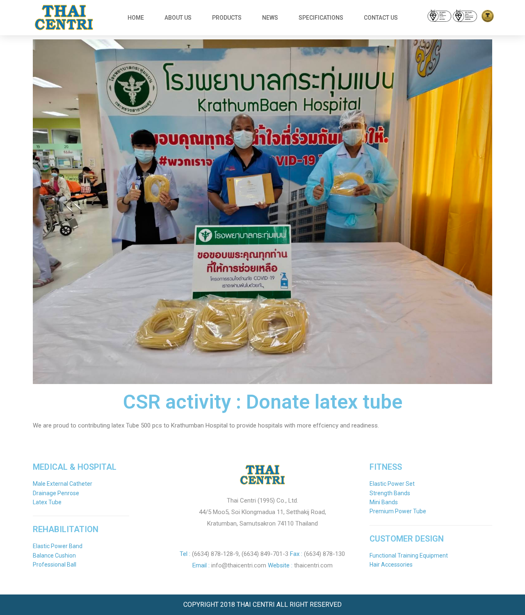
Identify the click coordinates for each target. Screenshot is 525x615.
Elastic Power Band (57, 546)
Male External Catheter (62, 483)
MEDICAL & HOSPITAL (74, 467)
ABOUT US (178, 17)
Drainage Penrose (56, 493)
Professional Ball (54, 564)
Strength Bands (390, 493)
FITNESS (386, 467)
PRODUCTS (227, 17)
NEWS (270, 17)
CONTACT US (381, 17)
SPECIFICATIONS (321, 17)
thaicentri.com (313, 565)
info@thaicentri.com (238, 565)
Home (136, 17)
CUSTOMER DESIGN (407, 539)
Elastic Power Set (392, 483)
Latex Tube (47, 502)
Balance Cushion (54, 555)
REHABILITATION (65, 529)
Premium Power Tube (398, 511)
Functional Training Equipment (409, 555)
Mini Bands (384, 502)
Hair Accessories (391, 564)
